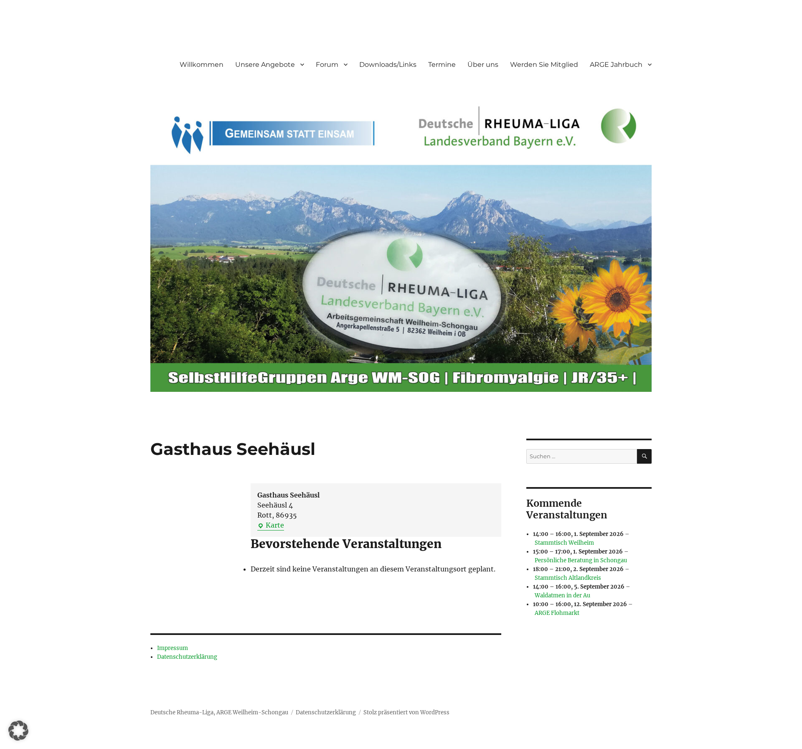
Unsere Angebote (265, 65)
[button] (18, 730)
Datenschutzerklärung (187, 656)
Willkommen (201, 65)
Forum (327, 65)
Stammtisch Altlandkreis (568, 577)
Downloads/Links (387, 65)
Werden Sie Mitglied (544, 65)
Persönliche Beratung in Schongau (581, 560)
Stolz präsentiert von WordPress (406, 712)
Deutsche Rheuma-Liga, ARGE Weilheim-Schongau (219, 712)
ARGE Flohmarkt (557, 613)
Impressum (172, 648)
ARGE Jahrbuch (616, 65)
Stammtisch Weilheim (564, 542)
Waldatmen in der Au (562, 595)
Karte (270, 525)
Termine (442, 65)
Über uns (482, 65)
